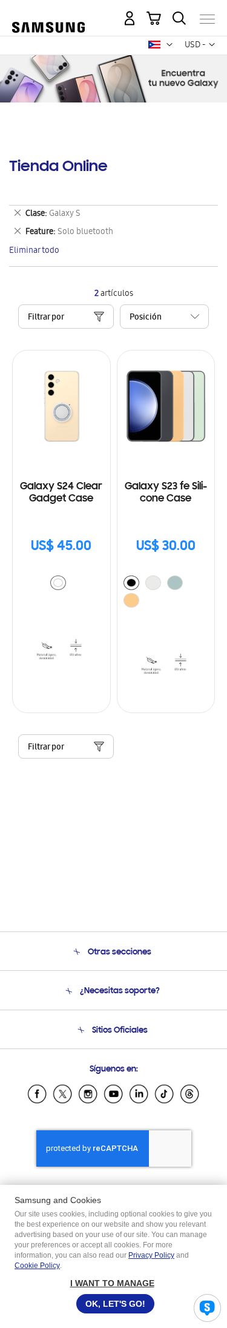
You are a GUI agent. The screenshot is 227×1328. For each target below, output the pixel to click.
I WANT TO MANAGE (112, 1283)
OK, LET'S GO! (115, 1304)
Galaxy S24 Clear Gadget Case (61, 493)
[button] (169, 45)
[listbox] (61, 584)
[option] (58, 582)
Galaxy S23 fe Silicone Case (166, 493)
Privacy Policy (151, 1255)
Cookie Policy (37, 1265)
